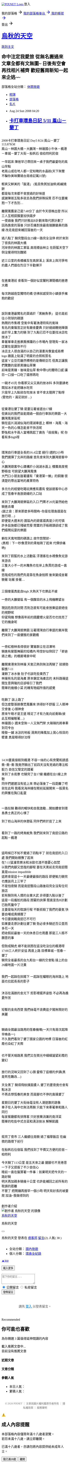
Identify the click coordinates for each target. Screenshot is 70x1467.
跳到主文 (8, 46)
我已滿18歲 (9, 1459)
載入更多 (8, 1268)
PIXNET (18, 1403)
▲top (5, 1260)
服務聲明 (42, 1407)
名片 (12, 104)
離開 (22, 1459)
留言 (41, 1238)
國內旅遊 (32, 1249)
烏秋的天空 (17, 35)
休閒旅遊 (33, 86)
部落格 (14, 99)
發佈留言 (8, 1292)
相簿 (12, 94)
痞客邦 (32, 1238)
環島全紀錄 (33, 1253)
